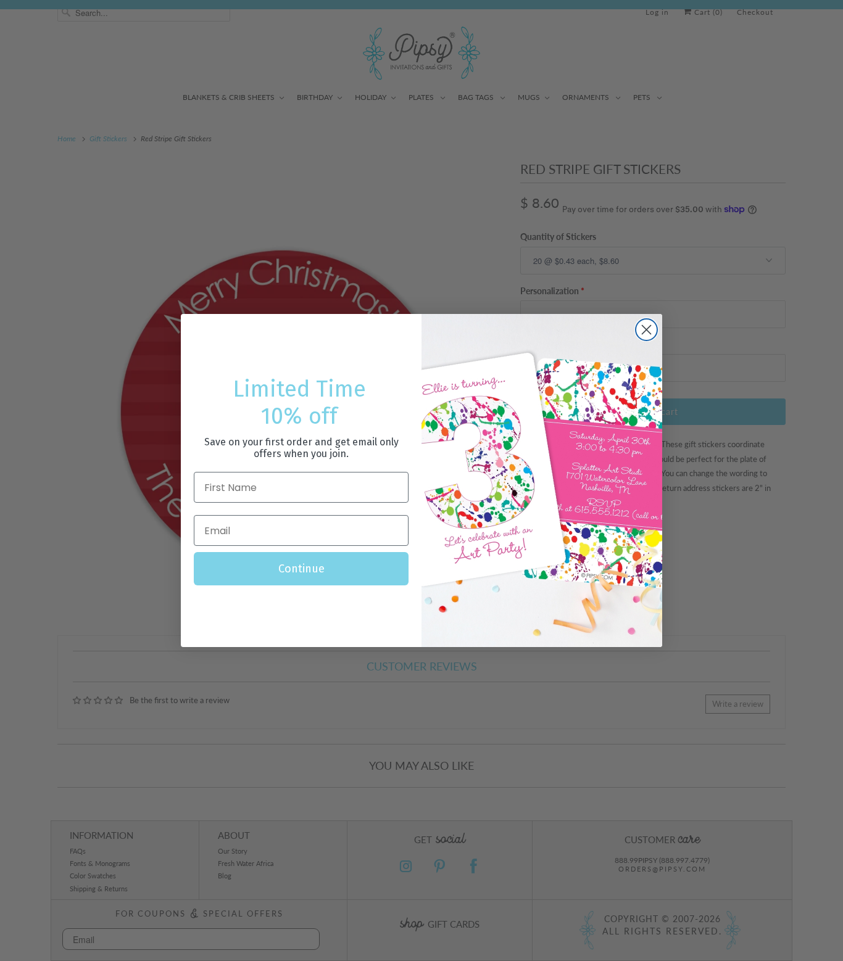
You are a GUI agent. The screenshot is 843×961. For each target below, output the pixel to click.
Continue (301, 568)
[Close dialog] (646, 329)
